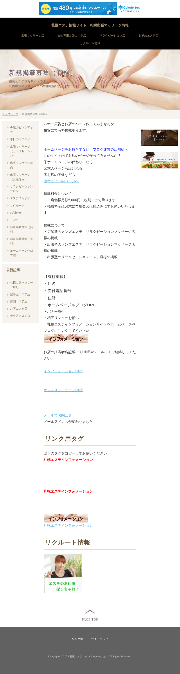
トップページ (10, 114)
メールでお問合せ (58, 415)
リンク (14, 219)
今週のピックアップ (21, 130)
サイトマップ (99, 639)
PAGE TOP (90, 619)
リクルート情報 (90, 43)
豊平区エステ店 (20, 294)
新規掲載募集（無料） (21, 229)
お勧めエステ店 (148, 35)
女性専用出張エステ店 (72, 35)
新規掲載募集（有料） (43, 72)
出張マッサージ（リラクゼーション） (21, 151)
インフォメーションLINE (63, 371)
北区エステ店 (18, 308)
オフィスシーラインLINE (63, 390)
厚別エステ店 (18, 301)
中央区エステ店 (20, 316)
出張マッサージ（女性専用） (20, 177)
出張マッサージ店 (32, 35)
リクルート (17, 205)
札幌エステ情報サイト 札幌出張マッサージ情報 (90, 25)
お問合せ (16, 212)
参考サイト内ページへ (61, 181)
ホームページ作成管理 (21, 253)
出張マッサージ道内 (21, 165)
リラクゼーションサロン (21, 189)
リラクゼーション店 (112, 35)
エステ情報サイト (21, 198)
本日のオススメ (20, 139)
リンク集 (77, 639)
